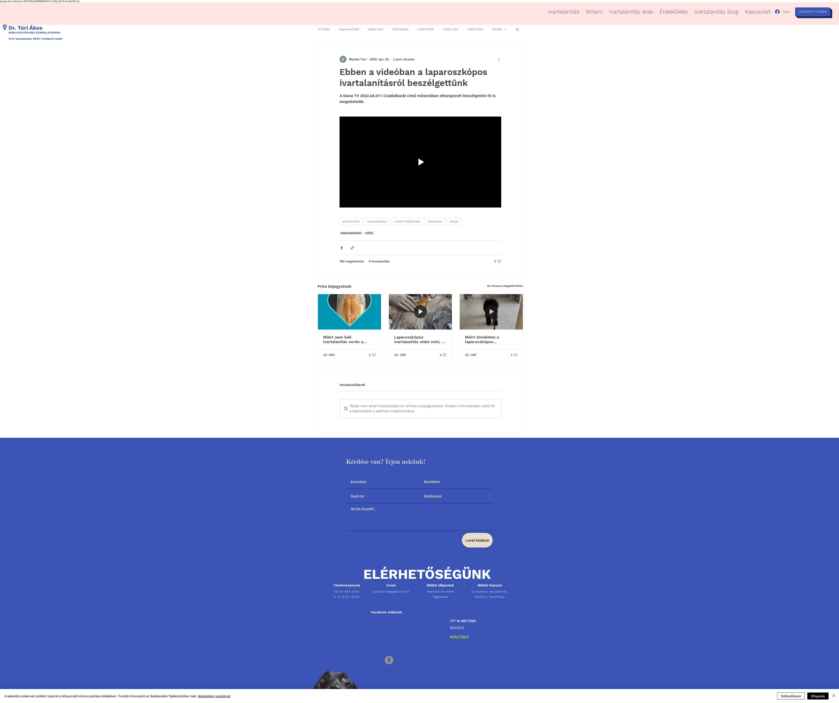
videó (369, 232)
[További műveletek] (498, 59)
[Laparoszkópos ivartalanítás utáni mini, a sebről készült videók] (420, 312)
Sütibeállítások (791, 696)
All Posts (324, 29)
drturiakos (435, 221)
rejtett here (375, 29)
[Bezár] (833, 696)
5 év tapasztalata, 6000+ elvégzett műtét (36, 38)
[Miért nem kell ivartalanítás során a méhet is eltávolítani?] (349, 312)
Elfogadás (818, 696)
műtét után (450, 29)
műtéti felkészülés (407, 221)
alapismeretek (349, 29)
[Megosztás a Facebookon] (342, 248)
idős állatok (400, 29)
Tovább (497, 29)
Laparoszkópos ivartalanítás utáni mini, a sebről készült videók (419, 339)
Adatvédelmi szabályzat (214, 696)
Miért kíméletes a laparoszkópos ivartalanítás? (482, 339)
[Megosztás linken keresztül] (352, 248)
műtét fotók (425, 29)
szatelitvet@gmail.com (391, 591)
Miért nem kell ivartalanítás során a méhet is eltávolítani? (344, 339)
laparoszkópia (377, 221)
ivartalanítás (351, 221)
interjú (453, 221)
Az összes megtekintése (505, 286)
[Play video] (420, 162)
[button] (517, 29)
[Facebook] (389, 660)
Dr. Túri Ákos (25, 28)
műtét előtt (475, 29)
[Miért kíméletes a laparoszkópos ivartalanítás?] (491, 312)
